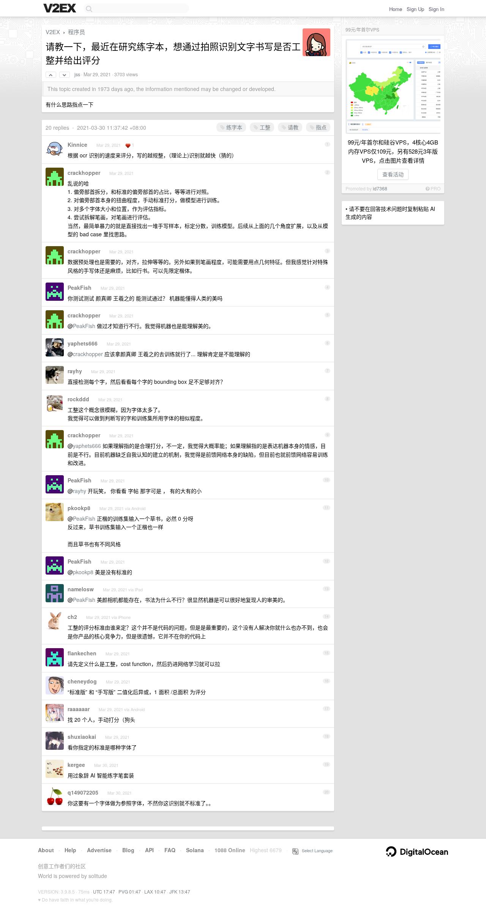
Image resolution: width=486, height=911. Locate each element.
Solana (195, 850)
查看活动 (393, 174)
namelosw (81, 589)
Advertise (99, 850)
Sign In (436, 9)
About (46, 850)
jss (77, 74)
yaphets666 (83, 343)
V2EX (53, 32)
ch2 (72, 616)
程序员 (76, 32)
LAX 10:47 (155, 891)
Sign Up (415, 9)
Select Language (315, 850)
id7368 (380, 188)
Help (70, 850)
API (149, 850)
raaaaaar (79, 709)
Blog (128, 850)
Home (395, 9)
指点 (320, 127)
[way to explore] (61, 8)
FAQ (169, 850)
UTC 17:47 (104, 891)
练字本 (233, 127)
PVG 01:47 (129, 891)
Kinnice (77, 144)
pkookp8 (79, 508)
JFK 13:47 (179, 891)
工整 (264, 127)
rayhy (75, 371)
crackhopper (84, 172)
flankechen (82, 653)
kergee (76, 764)
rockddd (78, 399)
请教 (292, 127)
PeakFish (80, 287)
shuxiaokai (82, 736)
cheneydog (82, 681)
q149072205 (83, 792)
